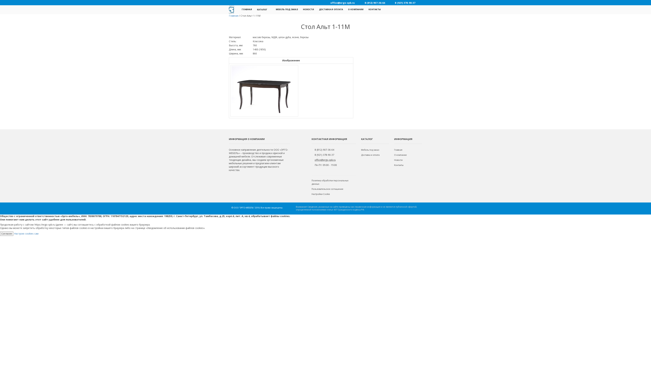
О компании (355, 9)
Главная (247, 9)
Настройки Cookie (321, 194)
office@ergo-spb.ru (325, 159)
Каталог (262, 9)
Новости (308, 9)
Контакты (375, 9)
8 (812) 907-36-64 (324, 149)
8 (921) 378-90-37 (324, 154)
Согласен (6, 233)
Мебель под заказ (287, 9)
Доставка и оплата (331, 9)
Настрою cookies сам (26, 233)
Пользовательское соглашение (327, 189)
